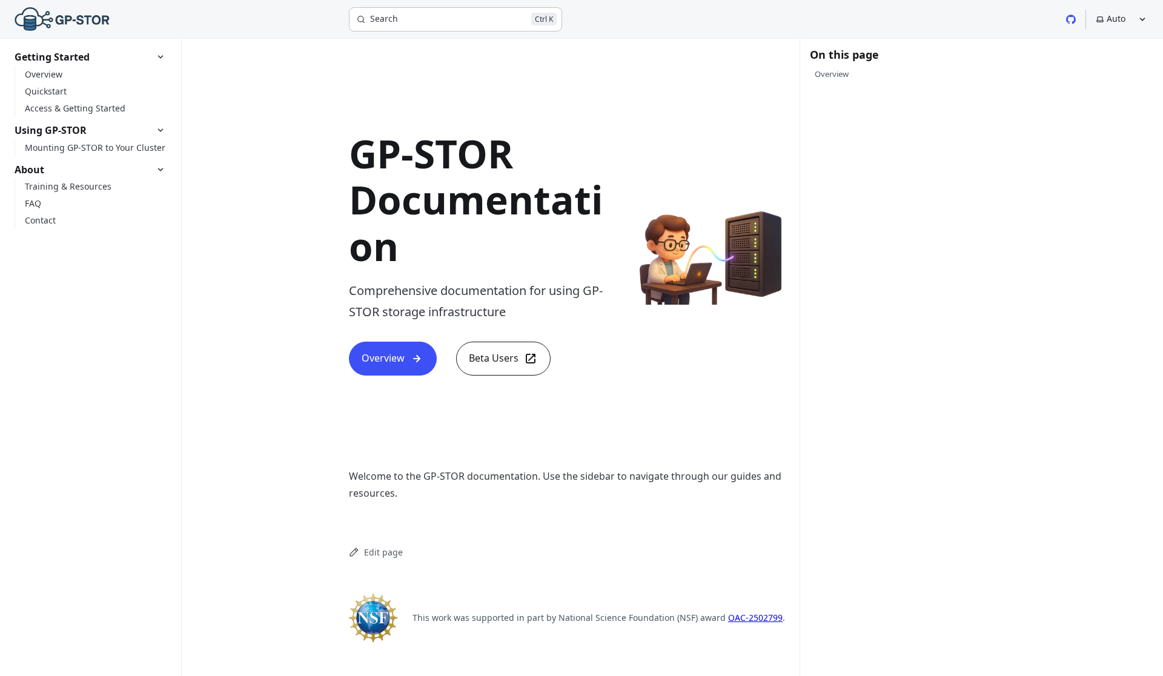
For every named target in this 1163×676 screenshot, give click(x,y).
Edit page (383, 552)
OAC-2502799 (755, 617)
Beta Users (494, 358)
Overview (383, 358)
